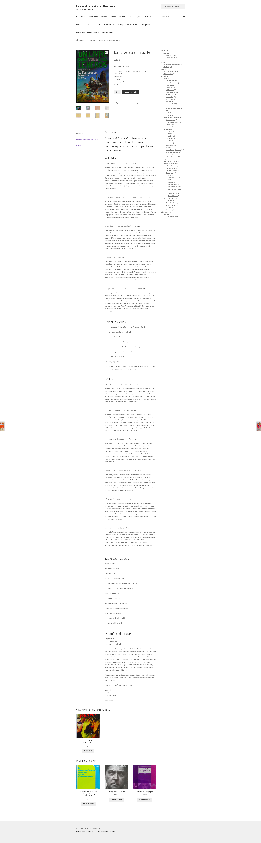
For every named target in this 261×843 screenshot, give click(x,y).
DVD (88, 25)
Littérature (93, 40)
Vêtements (108, 25)
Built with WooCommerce (106, 831)
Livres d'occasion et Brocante (95, 6)
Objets (146, 17)
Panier (113, 17)
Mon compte (80, 17)
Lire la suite (88, 751)
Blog (130, 17)
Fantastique (101, 40)
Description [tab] (80, 134)
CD (97, 25)
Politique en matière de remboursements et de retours (95, 32)
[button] (106, 52)
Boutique (122, 17)
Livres (78, 25)
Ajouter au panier (131, 92)
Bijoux (138, 17)
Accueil (81, 40)
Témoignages (145, 25)
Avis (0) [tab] (78, 146)
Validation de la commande (98, 17)
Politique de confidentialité (127, 25)
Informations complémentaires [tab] (87, 140)
